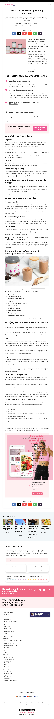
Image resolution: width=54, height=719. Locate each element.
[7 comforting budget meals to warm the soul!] (46, 522)
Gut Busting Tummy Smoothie (21, 90)
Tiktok (6, 652)
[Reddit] (30, 33)
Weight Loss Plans (9, 657)
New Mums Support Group (10, 645)
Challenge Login (8, 673)
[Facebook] (14, 33)
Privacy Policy (7, 628)
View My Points (8, 678)
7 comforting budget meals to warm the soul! (45, 528)
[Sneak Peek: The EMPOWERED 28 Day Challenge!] (8, 522)
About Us (6, 614)
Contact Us (7, 626)
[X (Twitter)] (19, 33)
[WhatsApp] (35, 33)
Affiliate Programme (9, 617)
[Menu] (3, 4)
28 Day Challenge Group (10, 643)
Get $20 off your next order (10, 680)
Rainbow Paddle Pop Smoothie (16, 298)
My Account (6, 669)
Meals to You (7, 668)
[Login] (48, 4)
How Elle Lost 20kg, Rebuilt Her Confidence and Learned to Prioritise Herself (20, 530)
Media (5, 616)
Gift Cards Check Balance (10, 682)
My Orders (6, 675)
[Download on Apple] (23, 710)
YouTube (6, 650)
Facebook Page (8, 642)
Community (5, 638)
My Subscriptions (8, 676)
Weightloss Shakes (9, 659)
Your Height (15, 566)
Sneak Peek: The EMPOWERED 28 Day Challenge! (7, 528)
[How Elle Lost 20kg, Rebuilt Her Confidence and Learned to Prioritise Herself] (20, 522)
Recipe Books (7, 663)
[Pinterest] (24, 33)
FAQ (5, 624)
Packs (5, 664)
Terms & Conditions (9, 630)
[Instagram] (35, 590)
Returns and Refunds (9, 631)
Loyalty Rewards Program (10, 621)
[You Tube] (44, 590)
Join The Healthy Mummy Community (13, 640)
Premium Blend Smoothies (19, 81)
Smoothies (35, 53)
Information (6, 623)
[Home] (15, 25)
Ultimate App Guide (9, 636)
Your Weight (38, 566)
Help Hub (6, 635)
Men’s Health (7, 666)
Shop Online (6, 654)
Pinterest (6, 649)
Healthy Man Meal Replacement (21, 112)
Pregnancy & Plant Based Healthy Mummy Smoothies (25, 103)
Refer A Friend (7, 619)
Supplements (7, 661)
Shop (5, 656)
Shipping (6, 633)
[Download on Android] (31, 710)
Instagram (6, 647)
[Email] (40, 33)
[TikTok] (49, 590)
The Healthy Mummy (8, 612)
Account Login (7, 671)
